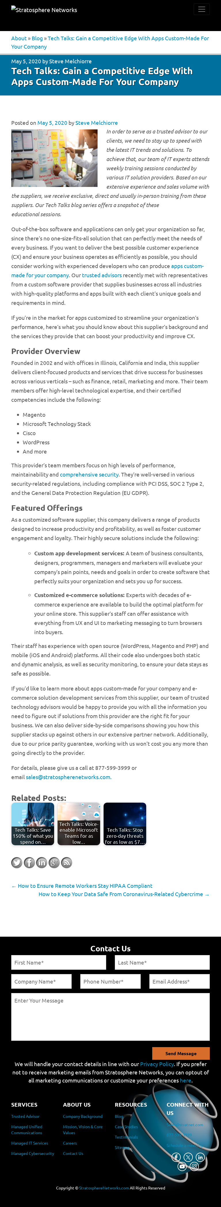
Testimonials (126, 1136)
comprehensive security (89, 474)
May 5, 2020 (26, 61)
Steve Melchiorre (70, 61)
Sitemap (122, 1147)
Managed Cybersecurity (32, 1153)
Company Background (82, 1116)
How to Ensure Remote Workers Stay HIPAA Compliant (82, 885)
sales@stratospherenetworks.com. (69, 776)
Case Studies (126, 1126)
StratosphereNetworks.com (104, 1187)
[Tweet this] (17, 863)
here (185, 1080)
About (19, 38)
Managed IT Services (29, 1142)
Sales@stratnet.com (185, 1124)
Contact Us (73, 1153)
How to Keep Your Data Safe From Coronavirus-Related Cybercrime (124, 893)
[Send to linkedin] (41, 863)
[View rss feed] (66, 863)
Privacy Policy (157, 1063)
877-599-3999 (179, 1134)
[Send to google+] (54, 863)
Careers (70, 1142)
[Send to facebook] (29, 863)
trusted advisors (102, 274)
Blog (37, 38)
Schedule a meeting (185, 1145)
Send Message (181, 1053)
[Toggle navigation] (202, 9)
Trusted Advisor (25, 1116)
